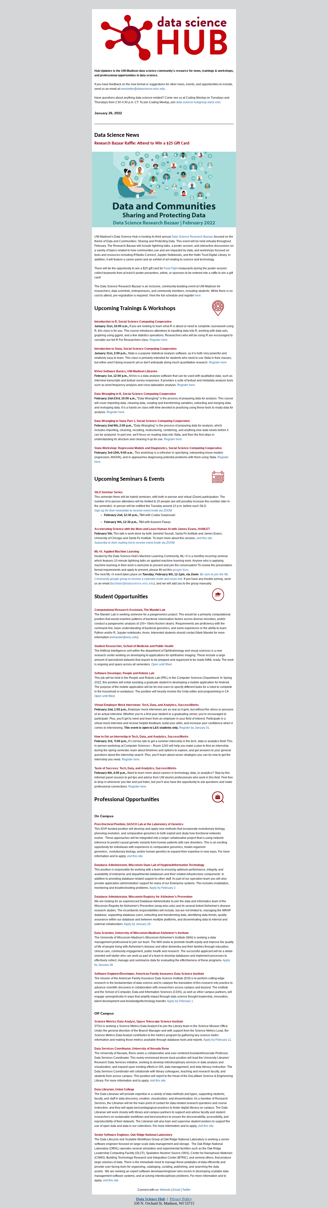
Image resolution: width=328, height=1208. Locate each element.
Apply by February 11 (217, 1039)
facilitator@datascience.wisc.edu (132, 583)
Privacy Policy (181, 1199)
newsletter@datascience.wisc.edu (143, 88)
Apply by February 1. (180, 1001)
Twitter (186, 1189)
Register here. (159, 340)
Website (165, 1189)
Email (176, 1189)
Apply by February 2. (162, 887)
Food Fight (171, 268)
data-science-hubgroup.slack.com (198, 102)
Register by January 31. (194, 727)
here (198, 295)
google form (180, 569)
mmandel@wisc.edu (124, 637)
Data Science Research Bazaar (192, 236)
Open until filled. (161, 664)
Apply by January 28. (137, 924)
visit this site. (204, 538)
